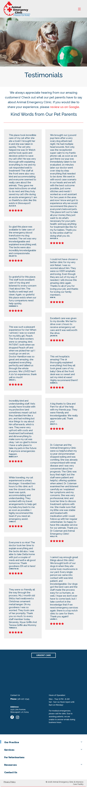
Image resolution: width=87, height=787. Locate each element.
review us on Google (64, 107)
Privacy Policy (10, 782)
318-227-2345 (23, 699)
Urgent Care (43, 655)
